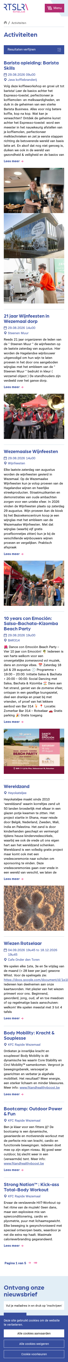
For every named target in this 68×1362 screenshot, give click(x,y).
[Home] (16, 8)
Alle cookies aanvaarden (34, 1333)
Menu (57, 7)
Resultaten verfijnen (22, 49)
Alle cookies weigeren (34, 1344)
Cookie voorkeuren (34, 1354)
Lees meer (12, 161)
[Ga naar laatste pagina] (35, 1263)
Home (5, 22)
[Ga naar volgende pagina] (29, 1263)
